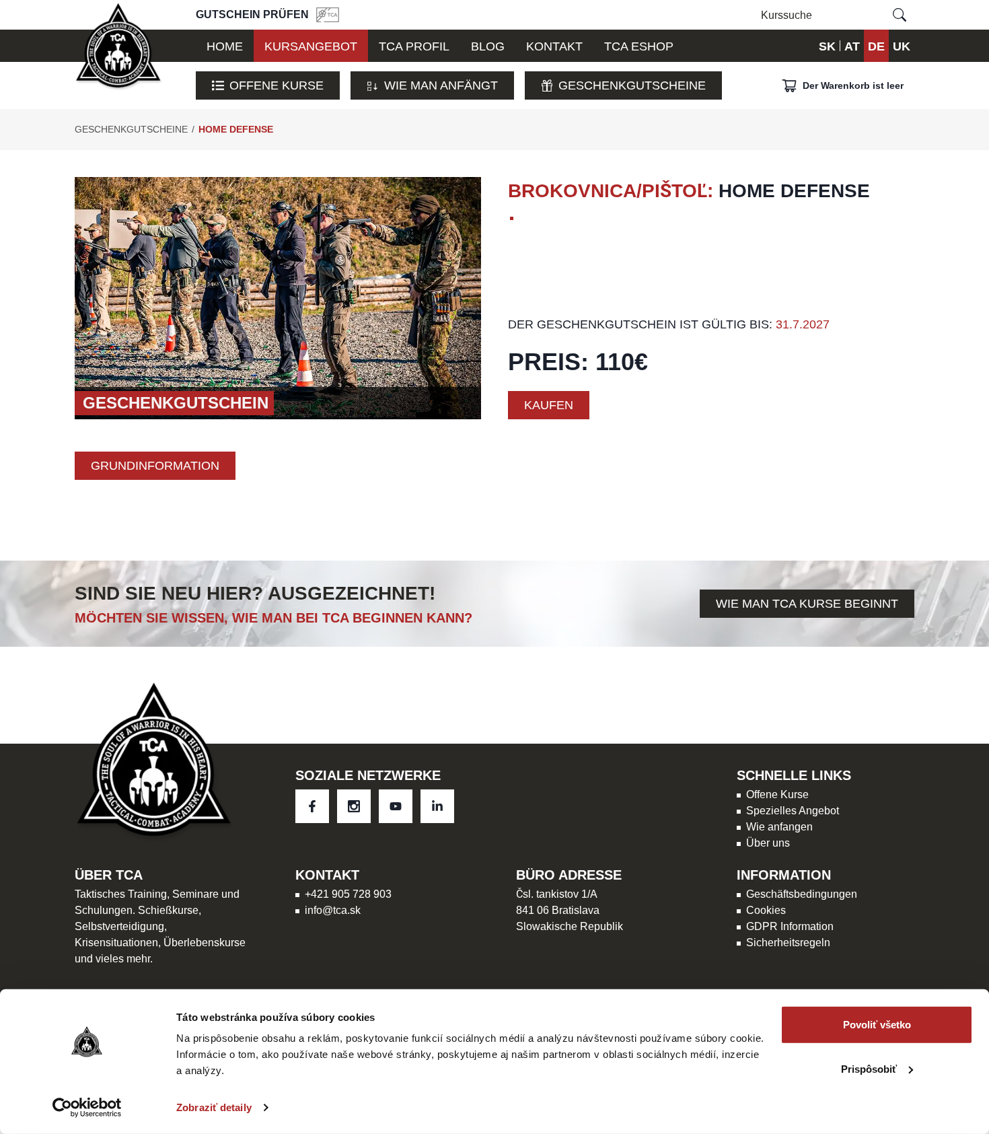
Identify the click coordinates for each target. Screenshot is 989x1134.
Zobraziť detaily (214, 1107)
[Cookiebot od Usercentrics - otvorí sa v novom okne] (87, 1108)
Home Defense (235, 129)
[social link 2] (395, 806)
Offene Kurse (276, 85)
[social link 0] (312, 806)
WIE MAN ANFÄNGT (441, 85)
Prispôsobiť (869, 1068)
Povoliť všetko (877, 1024)
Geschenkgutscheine (632, 85)
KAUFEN (548, 405)
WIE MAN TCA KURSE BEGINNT (807, 603)
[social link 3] (437, 806)
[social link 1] (354, 806)
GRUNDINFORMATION (155, 465)
